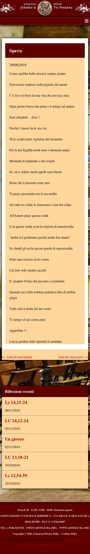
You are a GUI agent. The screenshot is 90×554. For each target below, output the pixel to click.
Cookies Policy (69, 534)
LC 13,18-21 (16, 457)
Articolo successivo (73, 357)
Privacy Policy (51, 534)
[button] (86, 21)
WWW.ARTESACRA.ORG (74, 528)
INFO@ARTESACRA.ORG (41, 528)
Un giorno (14, 439)
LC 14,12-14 (16, 420)
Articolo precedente (17, 357)
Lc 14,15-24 (16, 402)
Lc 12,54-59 (16, 475)
